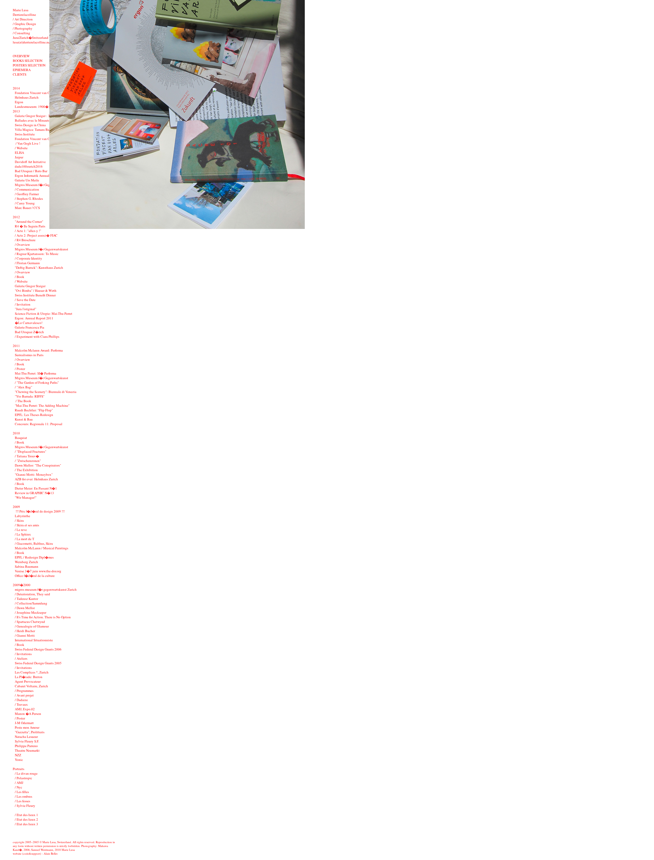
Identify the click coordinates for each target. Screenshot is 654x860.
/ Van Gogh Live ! (27, 143)
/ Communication (27, 189)
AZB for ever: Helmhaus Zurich (36, 479)
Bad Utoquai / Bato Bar (31, 171)
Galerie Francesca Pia (29, 327)
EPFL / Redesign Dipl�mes (34, 557)
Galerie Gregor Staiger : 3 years (36, 115)
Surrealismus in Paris (29, 355)
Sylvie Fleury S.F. (27, 741)
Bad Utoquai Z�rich (29, 332)
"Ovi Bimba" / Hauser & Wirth (35, 290)
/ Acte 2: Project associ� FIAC (36, 235)
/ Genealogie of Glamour (32, 626)
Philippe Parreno (26, 745)
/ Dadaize (21, 700)
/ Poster (20, 368)
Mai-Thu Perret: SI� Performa (35, 373)
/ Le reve (21, 529)
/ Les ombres (23, 796)
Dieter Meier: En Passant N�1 (36, 488)
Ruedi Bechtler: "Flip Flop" (34, 410)
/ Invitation (22, 304)
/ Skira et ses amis (27, 525)
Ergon (19, 102)
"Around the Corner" (29, 221)
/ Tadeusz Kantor (26, 598)
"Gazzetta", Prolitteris (29, 732)
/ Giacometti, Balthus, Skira (34, 543)
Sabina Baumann (26, 566)
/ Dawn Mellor (25, 608)
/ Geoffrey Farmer (27, 194)
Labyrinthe (22, 516)
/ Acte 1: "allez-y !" (28, 230)
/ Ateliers (21, 658)
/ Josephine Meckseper (30, 612)
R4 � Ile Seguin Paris (30, 226)
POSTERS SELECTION (29, 65)
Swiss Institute (25, 134)
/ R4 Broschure (25, 240)
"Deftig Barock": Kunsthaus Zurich (39, 267)
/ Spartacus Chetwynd (30, 621)
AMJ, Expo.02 (25, 709)
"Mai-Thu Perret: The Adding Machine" (42, 405)
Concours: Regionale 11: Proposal (38, 424)
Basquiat (21, 437)
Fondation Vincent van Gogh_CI (37, 138)
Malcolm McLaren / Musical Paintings (41, 548)
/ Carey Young (25, 203)
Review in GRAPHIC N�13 (34, 493)
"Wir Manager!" (26, 497)
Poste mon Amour (27, 727)
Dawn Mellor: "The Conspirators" (38, 465)
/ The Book (23, 401)
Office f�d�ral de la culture (35, 575)
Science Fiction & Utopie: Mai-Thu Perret (43, 313)
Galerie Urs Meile (27, 180)
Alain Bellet (50, 853)
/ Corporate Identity (28, 258)
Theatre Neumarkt (27, 750)
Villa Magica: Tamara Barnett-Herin (39, 129)
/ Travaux (21, 704)
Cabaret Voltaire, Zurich (31, 686)
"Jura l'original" (25, 309)
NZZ (18, 755)
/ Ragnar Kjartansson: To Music (37, 253)
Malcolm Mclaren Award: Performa (39, 350)
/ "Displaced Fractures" (30, 451)
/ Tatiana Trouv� (27, 456)
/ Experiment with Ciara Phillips (37, 336)
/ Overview (22, 244)
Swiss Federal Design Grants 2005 (38, 663)
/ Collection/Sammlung (31, 603)
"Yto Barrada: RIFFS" (29, 396)
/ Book (19, 276)
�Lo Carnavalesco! (28, 322)
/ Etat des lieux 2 (26, 819)
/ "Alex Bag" (23, 387)
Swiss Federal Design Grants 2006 (38, 649)
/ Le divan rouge (26, 773)
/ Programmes (24, 690)
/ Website (21, 148)
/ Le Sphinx (23, 534)
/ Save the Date (25, 299)
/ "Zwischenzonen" (28, 460)
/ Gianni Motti (25, 635)
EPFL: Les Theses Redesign (34, 414)
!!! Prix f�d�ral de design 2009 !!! (40, 511)
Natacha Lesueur (26, 736)
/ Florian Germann (27, 263)
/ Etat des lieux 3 (26, 824)
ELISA (19, 152)
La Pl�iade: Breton (28, 677)
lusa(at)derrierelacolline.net (32, 42)
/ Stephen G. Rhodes (29, 198)
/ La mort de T (24, 539)
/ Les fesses (22, 801)
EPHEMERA (22, 69)
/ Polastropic (23, 778)
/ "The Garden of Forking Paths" (37, 382)
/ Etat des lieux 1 (26, 814)
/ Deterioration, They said (32, 594)
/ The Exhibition (26, 470)
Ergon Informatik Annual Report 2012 (41, 175)
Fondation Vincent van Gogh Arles (39, 92)
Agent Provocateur (28, 681)
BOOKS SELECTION (27, 60)
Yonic (19, 759)
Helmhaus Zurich (27, 97)
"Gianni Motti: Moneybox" (34, 474)
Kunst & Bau (24, 419)
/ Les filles (22, 791)
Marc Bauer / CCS (27, 207)
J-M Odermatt (24, 722)
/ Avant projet (24, 695)
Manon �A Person (28, 713)
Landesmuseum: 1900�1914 (35, 106)
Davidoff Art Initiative (30, 161)
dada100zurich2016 (29, 166)
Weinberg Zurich (26, 562)
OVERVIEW (21, 56)
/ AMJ (19, 782)
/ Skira (19, 520)
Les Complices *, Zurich (32, 672)
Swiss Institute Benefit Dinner (35, 295)
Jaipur (19, 157)
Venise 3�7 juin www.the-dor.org (38, 571)
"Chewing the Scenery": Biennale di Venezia (45, 391)
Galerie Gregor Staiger (30, 286)
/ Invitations (23, 654)
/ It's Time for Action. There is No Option (43, 617)
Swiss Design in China (30, 125)
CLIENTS (19, 74)
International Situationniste (34, 640)
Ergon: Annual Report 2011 (34, 318)
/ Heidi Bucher (25, 631)
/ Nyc (18, 787)
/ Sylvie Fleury (25, 805)
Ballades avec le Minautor (33, 120)
